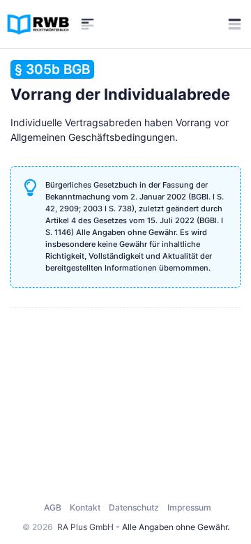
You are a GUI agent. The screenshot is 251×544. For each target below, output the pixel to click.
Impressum (189, 507)
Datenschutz (134, 507)
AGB (52, 507)
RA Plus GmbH (85, 527)
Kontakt (85, 507)
